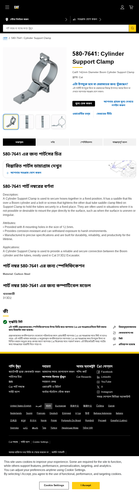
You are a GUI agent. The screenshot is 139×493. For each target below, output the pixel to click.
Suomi (29, 413)
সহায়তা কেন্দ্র (49, 382)
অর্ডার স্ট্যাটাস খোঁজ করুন (56, 392)
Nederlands (16, 413)
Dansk (111, 406)
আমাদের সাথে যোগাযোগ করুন (58, 372)
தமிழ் (25, 428)
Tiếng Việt (88, 428)
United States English (20, 406)
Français (41, 413)
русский (102, 420)
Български (60, 406)
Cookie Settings (40, 442)
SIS (11, 382)
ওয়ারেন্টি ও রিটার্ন (51, 387)
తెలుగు (35, 428)
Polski (54, 420)
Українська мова (70, 428)
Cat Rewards (83, 377)
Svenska (14, 428)
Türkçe (53, 428)
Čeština (100, 406)
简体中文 (74, 406)
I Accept (86, 485)
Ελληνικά (66, 413)
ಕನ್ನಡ (23, 420)
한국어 (33, 420)
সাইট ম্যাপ (14, 392)
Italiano (119, 413)
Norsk (44, 420)
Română (89, 420)
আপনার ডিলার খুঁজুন (54, 377)
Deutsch (54, 413)
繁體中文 (87, 406)
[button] (118, 103)
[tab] (11, 122)
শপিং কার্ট (81, 372)
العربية (39, 406)
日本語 (13, 420)
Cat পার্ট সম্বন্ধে (16, 387)
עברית (78, 413)
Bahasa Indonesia (102, 413)
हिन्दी (87, 413)
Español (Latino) (119, 420)
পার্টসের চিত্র (15, 377)
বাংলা (48, 406)
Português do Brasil (71, 420)
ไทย (44, 428)
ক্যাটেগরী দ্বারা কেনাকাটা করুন (24, 372)
